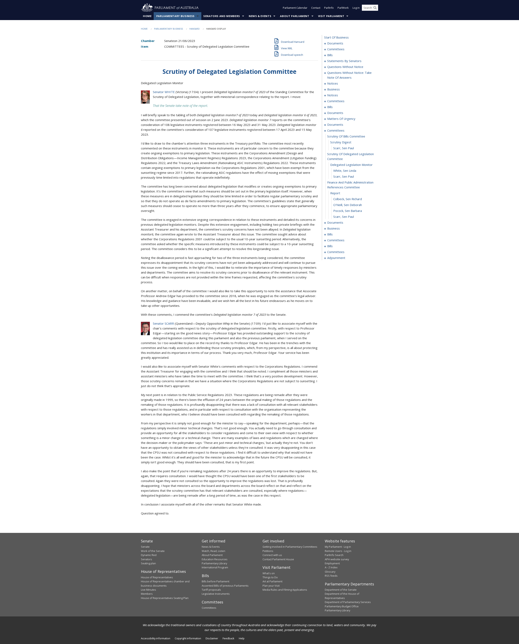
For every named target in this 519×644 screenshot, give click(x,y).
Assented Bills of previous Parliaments (225, 585)
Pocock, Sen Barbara (347, 211)
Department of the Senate (341, 589)
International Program (215, 567)
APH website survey (337, 559)
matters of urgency (341, 119)
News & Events (260, 16)
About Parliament (294, 16)
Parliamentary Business (175, 16)
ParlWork (343, 8)
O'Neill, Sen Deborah (347, 205)
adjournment (336, 258)
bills (330, 55)
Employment (332, 563)
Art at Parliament (272, 581)
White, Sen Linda (344, 171)
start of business (336, 37)
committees (335, 49)
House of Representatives (157, 577)
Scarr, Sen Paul (343, 148)
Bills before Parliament (215, 581)
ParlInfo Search (334, 555)
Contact (315, 8)
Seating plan (148, 563)
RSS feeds (331, 575)
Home (147, 16)
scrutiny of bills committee (346, 136)
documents (335, 43)
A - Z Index (331, 567)
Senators (146, 559)
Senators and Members (221, 16)
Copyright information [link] (188, 638)
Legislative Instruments (216, 594)
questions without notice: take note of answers (349, 75)
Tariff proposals (211, 589)
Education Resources (214, 559)
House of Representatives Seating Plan (165, 598)
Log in (356, 8)
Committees (209, 608)
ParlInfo (329, 8)
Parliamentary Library (214, 563)
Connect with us (272, 555)
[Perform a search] (375, 8)
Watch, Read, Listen (213, 551)
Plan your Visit (271, 585)
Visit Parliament (331, 16)
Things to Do (270, 577)
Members (147, 594)
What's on (269, 573)
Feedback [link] (228, 638)
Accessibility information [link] (155, 638)
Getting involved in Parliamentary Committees (290, 546)
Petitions (268, 551)
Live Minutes (148, 589)
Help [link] (241, 638)
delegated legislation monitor (351, 165)
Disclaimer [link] (212, 638)
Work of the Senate (153, 551)
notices (332, 83)
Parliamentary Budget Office (342, 606)
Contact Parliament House (278, 559)
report (335, 193)
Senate (145, 546)
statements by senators (344, 61)
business (333, 89)
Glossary (330, 571)
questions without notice (345, 67)
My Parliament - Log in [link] (338, 546)
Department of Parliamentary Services (348, 602)
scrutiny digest (340, 142)
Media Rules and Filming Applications (285, 589)
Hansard (194, 28)
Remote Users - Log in (338, 551)
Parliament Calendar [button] (295, 8)
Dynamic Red (149, 555)
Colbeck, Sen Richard (347, 199)
